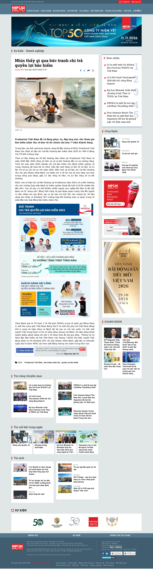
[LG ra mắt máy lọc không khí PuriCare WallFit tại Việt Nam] (20, 386)
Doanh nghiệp (96, 565)
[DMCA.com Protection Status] (109, 557)
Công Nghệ (46, 11)
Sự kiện (21, 510)
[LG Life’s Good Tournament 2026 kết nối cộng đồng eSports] (20, 397)
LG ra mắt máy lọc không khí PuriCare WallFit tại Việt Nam (40, 387)
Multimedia (108, 565)
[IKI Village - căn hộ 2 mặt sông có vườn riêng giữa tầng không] (65, 478)
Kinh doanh (61, 563)
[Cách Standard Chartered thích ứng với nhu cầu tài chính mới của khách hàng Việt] (131, 357)
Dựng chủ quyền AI (21, 445)
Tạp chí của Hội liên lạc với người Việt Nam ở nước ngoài (27, 1)
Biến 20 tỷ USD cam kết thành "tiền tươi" (84, 489)
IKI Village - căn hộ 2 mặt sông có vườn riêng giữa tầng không (85, 479)
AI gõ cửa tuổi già (129, 153)
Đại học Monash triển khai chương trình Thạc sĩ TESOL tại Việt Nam (39, 409)
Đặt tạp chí (136, 2)
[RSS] (88, 70)
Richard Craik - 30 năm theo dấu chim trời (112, 366)
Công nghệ (72, 563)
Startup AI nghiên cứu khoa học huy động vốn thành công (130, 168)
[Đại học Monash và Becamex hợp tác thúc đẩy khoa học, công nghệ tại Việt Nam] (65, 437)
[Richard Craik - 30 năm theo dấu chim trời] (112, 357)
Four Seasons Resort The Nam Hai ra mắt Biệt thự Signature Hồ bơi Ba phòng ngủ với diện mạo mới (121, 117)
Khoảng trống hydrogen (41, 446)
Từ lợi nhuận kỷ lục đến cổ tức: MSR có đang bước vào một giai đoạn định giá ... (40, 484)
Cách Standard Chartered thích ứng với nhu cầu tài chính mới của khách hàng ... (131, 369)
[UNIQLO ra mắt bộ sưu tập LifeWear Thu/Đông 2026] (65, 386)
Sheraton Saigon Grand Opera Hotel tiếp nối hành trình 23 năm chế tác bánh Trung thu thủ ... (85, 414)
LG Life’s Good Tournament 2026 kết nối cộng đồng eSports (40, 398)
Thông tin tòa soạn (120, 535)
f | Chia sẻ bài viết (25, 350)
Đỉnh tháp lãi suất (36, 494)
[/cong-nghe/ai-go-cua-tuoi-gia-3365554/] (112, 154)
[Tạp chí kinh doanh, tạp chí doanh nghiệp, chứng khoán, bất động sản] (18, 9)
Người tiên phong (86, 563)
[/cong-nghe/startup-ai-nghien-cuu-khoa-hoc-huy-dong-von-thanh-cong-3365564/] (112, 166)
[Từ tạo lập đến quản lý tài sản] (65, 467)
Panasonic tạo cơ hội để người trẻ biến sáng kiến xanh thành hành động (88, 448)
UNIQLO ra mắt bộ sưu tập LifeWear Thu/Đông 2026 (85, 386)
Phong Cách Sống (113, 11)
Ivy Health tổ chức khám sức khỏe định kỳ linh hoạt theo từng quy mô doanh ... (40, 470)
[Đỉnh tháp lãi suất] (20, 495)
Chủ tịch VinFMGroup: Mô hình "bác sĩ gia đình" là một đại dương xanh (130, 344)
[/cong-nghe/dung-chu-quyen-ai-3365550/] (112, 142)
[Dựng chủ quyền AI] (21, 437)
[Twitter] (84, 70)
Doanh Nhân (59, 11)
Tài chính (110, 563)
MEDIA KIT (33, 535)
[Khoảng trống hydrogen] (43, 437)
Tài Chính (84, 11)
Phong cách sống (63, 565)
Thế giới (127, 11)
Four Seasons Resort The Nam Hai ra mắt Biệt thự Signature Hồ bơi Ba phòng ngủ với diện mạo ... (84, 400)
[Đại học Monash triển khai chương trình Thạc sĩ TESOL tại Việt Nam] (20, 408)
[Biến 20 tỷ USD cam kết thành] (65, 489)
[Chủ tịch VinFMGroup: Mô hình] (131, 333)
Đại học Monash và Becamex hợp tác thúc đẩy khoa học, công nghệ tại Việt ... (66, 448)
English (125, 2)
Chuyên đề (72, 11)
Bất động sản (97, 11)
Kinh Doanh (33, 11)
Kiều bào (84, 565)
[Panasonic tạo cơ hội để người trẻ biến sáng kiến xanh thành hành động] (87, 437)
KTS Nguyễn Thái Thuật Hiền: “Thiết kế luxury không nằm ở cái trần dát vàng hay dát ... (112, 344)
